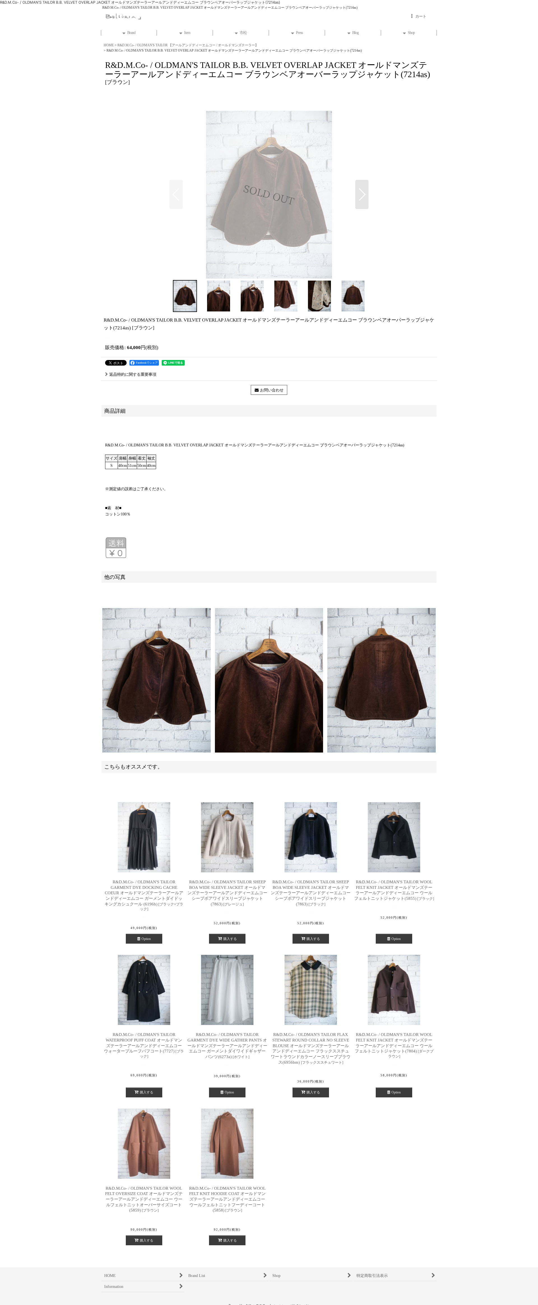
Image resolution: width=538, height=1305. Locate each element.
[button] (176, 194)
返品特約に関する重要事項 (132, 374)
